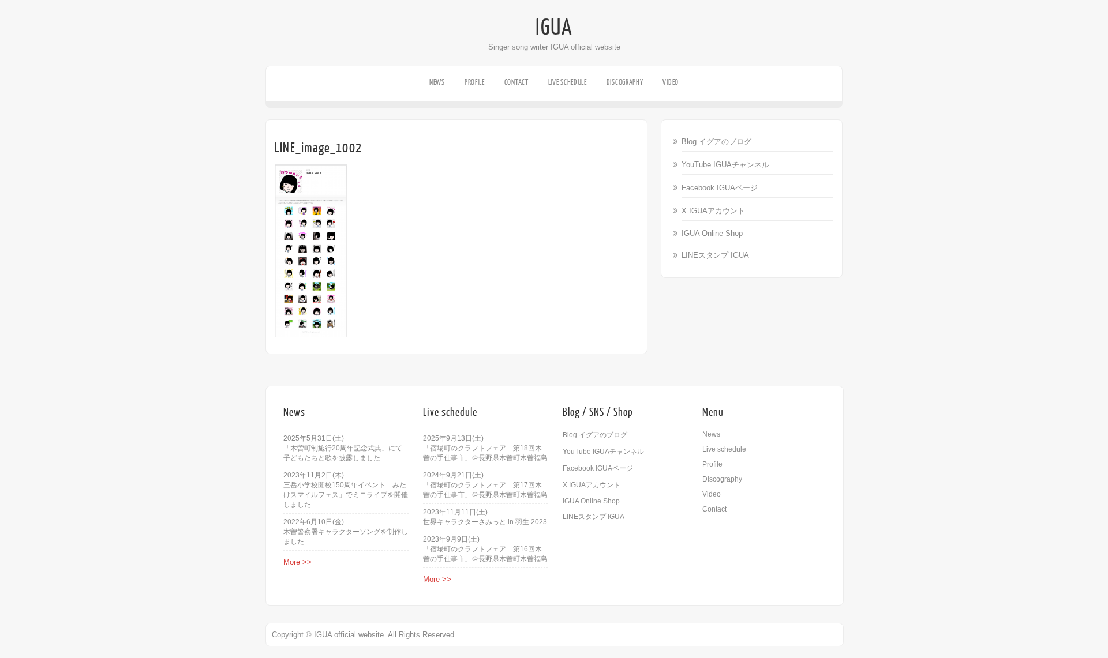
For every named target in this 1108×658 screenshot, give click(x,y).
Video (670, 82)
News (437, 82)
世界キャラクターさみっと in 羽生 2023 (485, 522)
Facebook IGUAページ (720, 187)
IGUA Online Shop (712, 233)
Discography (625, 82)
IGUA (554, 28)
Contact (516, 82)
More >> (297, 562)
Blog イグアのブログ (716, 141)
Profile (475, 82)
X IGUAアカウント (713, 210)
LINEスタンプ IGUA (715, 255)
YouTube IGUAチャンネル (725, 164)
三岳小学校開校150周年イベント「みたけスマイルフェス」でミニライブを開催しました (345, 495)
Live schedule (567, 82)
